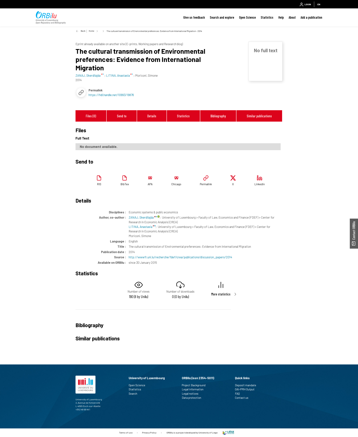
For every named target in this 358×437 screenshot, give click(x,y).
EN (318, 4)
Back (83, 31)
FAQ (237, 393)
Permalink (206, 184)
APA (150, 184)
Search (133, 393)
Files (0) (91, 116)
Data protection (191, 397)
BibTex (124, 184)
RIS (99, 184)
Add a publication (311, 17)
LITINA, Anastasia (141, 226)
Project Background (193, 385)
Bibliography (218, 116)
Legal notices (190, 393)
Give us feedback (194, 17)
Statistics (267, 17)
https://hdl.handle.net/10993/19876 (111, 95)
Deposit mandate (245, 385)
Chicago (176, 184)
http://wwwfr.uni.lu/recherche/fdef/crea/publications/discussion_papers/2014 (180, 257)
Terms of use (125, 432)
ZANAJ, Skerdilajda (141, 217)
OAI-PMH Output (245, 389)
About (292, 17)
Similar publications (259, 116)
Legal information (192, 389)
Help (281, 17)
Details (151, 116)
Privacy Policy (149, 432)
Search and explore (222, 17)
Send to (121, 116)
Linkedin (259, 184)
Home (91, 31)
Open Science (247, 17)
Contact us (241, 397)
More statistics (220, 294)
